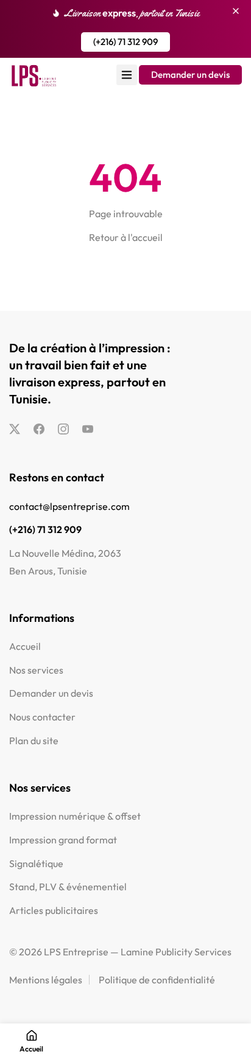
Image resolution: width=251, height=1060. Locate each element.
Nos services (36, 670)
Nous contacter (42, 717)
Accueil (25, 646)
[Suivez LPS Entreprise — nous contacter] (14, 429)
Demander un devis (51, 693)
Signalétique (36, 863)
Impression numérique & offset (75, 816)
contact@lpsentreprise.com (69, 506)
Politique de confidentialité (157, 980)
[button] (125, 42)
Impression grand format (63, 840)
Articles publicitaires (53, 910)
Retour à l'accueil (126, 237)
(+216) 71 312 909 (45, 529)
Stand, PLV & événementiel (68, 886)
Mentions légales (45, 980)
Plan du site (33, 740)
